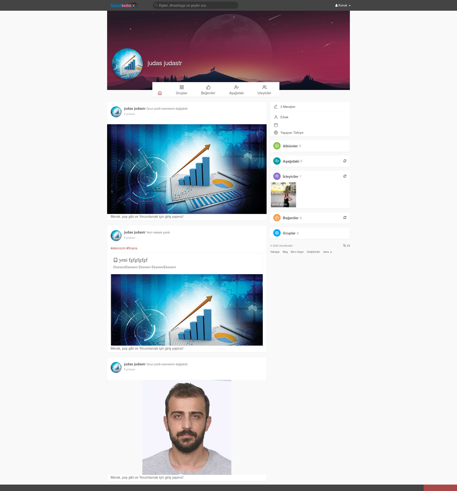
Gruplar (289, 233)
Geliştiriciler (313, 251)
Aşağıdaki (291, 161)
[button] (4, 488)
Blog (285, 251)
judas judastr (165, 62)
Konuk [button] (343, 5)
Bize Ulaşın (297, 251)
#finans (131, 248)
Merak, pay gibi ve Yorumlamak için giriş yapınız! (147, 216)
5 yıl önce (129, 114)
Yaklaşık (275, 251)
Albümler (290, 145)
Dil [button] (348, 245)
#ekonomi (118, 248)
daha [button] (326, 251)
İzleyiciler (290, 176)
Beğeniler (291, 217)
